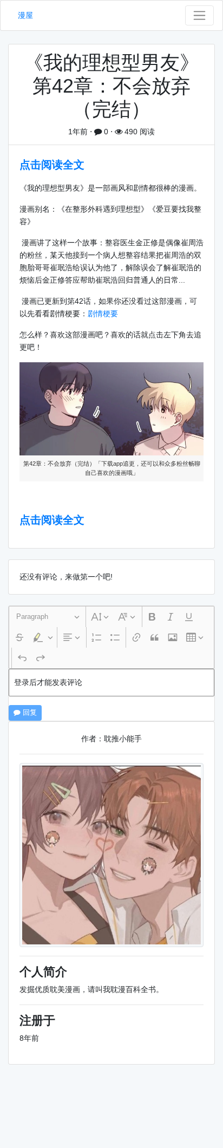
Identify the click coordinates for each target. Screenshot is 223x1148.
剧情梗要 (103, 313)
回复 (29, 712)
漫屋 (25, 15)
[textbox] (111, 682)
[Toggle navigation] (199, 15)
